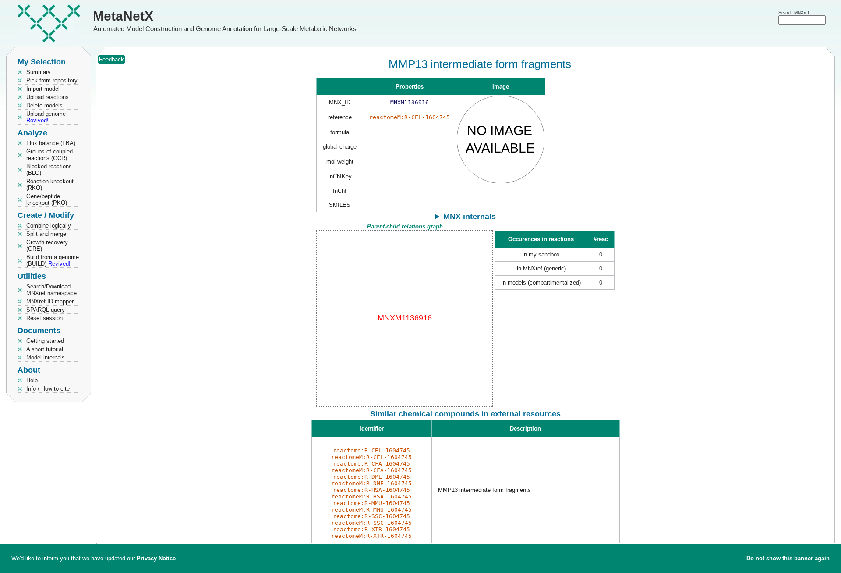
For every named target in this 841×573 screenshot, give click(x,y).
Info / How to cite (48, 388)
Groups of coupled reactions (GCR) (49, 154)
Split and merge (46, 234)
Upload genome (46, 117)
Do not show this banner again (788, 558)
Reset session (44, 318)
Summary (38, 72)
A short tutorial (44, 349)
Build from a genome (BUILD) (52, 260)
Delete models (44, 105)
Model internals (45, 357)
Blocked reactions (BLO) (49, 169)
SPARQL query (45, 309)
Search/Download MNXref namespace (51, 289)
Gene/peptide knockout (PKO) (46, 199)
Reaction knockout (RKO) (50, 184)
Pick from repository (52, 80)
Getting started (45, 341)
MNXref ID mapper (50, 301)
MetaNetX (123, 16)
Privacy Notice (156, 558)
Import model (43, 88)
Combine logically (48, 225)
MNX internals (469, 216)
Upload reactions (47, 97)
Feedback (111, 59)
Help (32, 380)
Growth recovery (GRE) (47, 245)
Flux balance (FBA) (50, 143)
